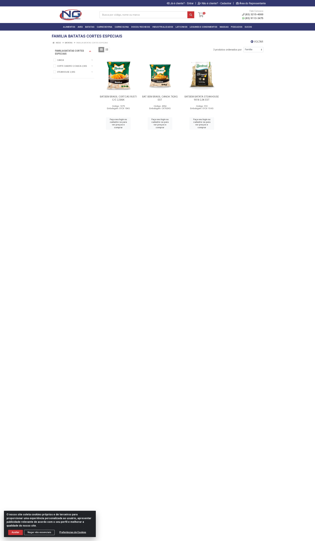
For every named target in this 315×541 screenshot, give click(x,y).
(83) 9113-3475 (254, 18)
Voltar (258, 41)
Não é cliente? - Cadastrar (216, 3)
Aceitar (15, 532)
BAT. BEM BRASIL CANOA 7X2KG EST (160, 98)
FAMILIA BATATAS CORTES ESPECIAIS (69, 52)
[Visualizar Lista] (107, 49)
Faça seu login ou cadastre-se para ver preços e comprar (118, 123)
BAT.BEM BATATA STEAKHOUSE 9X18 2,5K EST (202, 98)
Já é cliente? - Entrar (182, 3)
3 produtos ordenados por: (227, 49)
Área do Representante (252, 3)
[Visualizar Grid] (101, 49)
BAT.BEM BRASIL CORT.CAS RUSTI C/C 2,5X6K (118, 98)
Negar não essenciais (39, 532)
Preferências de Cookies (72, 532)
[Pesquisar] (190, 14)
